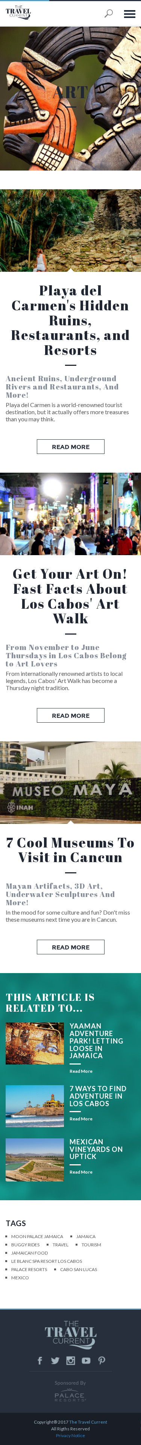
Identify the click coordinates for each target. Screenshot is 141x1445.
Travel (60, 1244)
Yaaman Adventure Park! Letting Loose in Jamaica (96, 1041)
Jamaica (86, 1236)
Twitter (55, 1360)
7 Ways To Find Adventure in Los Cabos (98, 1096)
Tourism (91, 1244)
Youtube (86, 1360)
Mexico (20, 1277)
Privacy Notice (70, 1435)
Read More (70, 447)
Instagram (70, 1360)
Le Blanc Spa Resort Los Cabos (46, 1261)
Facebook (39, 1360)
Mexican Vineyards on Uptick (96, 1149)
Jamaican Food (29, 1253)
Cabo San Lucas (78, 1269)
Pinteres (101, 1360)
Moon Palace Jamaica (37, 1236)
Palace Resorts (29, 1269)
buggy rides (25, 1244)
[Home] (34, 12)
